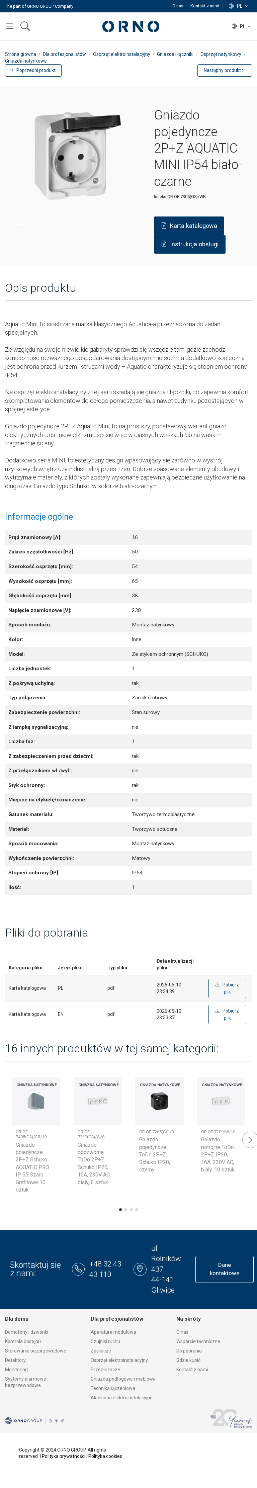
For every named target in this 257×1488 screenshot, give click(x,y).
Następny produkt (223, 70)
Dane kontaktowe (224, 1269)
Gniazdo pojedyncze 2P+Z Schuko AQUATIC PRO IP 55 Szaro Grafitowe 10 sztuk (32, 1167)
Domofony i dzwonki (26, 1332)
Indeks (160, 196)
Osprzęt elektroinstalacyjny (119, 1360)
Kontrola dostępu (23, 1341)
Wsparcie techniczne (198, 1341)
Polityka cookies (105, 1456)
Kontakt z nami (204, 5)
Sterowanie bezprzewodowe (35, 1350)
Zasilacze (101, 1350)
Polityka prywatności (63, 1456)
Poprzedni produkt (35, 70)
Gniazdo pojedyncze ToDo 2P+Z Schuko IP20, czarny (154, 1154)
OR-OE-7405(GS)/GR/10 (31, 1134)
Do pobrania (189, 1350)
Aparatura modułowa (113, 1332)
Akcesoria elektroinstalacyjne (122, 1397)
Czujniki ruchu (105, 1341)
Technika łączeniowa (113, 1388)
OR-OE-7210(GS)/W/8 (91, 1134)
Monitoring (16, 1369)
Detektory (15, 1360)
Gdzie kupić (188, 1360)
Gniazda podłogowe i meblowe (123, 1379)
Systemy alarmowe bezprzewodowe (25, 1382)
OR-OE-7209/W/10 (218, 1131)
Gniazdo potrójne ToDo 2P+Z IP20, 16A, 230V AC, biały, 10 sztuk (218, 1154)
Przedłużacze (105, 1369)
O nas (178, 5)
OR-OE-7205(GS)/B (156, 1131)
